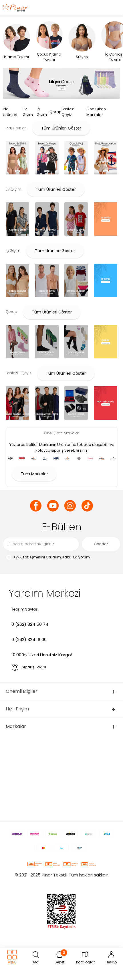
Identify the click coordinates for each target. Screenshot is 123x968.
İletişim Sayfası (25, 609)
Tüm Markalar (34, 474)
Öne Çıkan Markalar (96, 111)
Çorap (55, 112)
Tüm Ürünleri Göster (61, 128)
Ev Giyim (28, 111)
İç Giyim (42, 111)
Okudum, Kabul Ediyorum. (52, 557)
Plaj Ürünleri (10, 111)
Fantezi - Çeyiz (69, 111)
